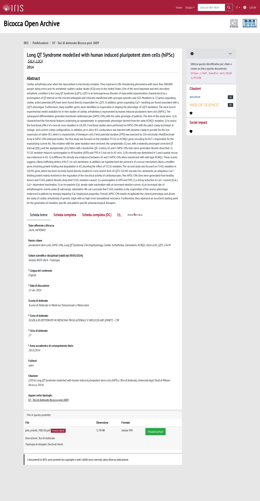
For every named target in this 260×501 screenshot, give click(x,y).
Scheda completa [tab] (64, 214)
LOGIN (252, 7)
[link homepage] (14, 7)
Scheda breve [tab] (38, 214)
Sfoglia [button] (188, 7)
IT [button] (237, 7)
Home (179, 7)
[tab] (119, 215)
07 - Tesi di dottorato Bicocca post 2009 (75, 43)
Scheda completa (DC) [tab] (96, 214)
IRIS (26, 43)
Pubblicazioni (40, 43)
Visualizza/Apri (155, 431)
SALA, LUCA (35, 61)
